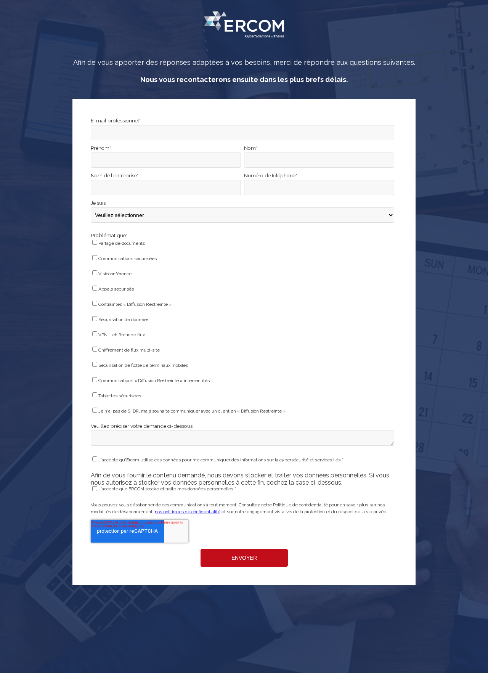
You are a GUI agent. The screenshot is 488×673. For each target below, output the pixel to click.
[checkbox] (242, 328)
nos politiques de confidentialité (187, 511)
